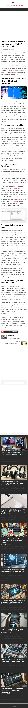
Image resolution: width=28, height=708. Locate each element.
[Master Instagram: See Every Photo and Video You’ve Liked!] (14, 657)
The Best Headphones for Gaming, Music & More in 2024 (12, 482)
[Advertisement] (14, 25)
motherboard (20, 235)
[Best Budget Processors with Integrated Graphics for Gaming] (14, 450)
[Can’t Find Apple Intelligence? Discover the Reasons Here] (14, 626)
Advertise (14, 706)
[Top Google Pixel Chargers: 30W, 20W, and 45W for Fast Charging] (14, 507)
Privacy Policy (16, 704)
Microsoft (17, 199)
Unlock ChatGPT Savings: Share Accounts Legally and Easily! (13, 601)
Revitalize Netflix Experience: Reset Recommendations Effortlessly (12, 690)
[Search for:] (14, 383)
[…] (16, 519)
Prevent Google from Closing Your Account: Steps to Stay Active (12, 541)
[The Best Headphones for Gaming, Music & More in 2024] (14, 478)
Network (16, 188)
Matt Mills (12, 49)
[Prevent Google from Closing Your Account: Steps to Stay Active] (14, 536)
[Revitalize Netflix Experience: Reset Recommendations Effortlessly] (14, 686)
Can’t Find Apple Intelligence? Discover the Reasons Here (12, 630)
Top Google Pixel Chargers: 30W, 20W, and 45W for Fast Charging (13, 511)
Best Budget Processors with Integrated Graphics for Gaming (13, 453)
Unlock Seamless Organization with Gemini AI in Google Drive (12, 570)
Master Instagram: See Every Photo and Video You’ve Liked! (12, 660)
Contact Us (22, 704)
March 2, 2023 (5, 49)
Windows (11, 70)
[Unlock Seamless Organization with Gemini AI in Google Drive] (14, 567)
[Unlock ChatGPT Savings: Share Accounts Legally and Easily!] (14, 597)
